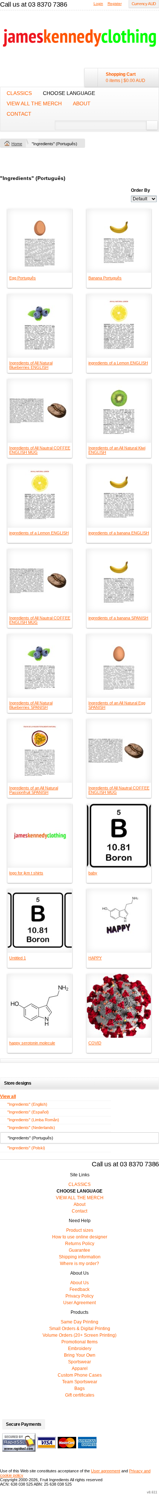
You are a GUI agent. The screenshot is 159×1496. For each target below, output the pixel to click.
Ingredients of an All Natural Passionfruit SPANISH (33, 790)
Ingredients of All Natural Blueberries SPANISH (31, 705)
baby (92, 873)
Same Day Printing (79, 1322)
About (82, 103)
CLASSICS (19, 93)
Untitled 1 (17, 958)
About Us (79, 1282)
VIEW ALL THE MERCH (34, 103)
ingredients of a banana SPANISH (118, 618)
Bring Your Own (79, 1355)
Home (16, 144)
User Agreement (79, 1302)
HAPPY (95, 958)
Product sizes (79, 1230)
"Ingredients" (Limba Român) (33, 1120)
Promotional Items (79, 1341)
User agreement (105, 1471)
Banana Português (105, 278)
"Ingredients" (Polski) (26, 1148)
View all (8, 1096)
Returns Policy (79, 1243)
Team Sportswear (79, 1381)
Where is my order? (79, 1263)
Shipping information (80, 1256)
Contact (19, 114)
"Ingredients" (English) (27, 1104)
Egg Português (22, 278)
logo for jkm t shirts (26, 873)
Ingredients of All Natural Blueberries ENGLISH (31, 365)
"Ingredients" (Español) (28, 1112)
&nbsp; (39, 240)
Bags (79, 1388)
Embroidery (79, 1348)
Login (98, 3)
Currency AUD (144, 3)
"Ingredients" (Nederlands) (31, 1127)
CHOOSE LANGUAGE (69, 93)
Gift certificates (79, 1395)
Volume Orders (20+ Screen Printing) (79, 1335)
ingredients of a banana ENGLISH (118, 533)
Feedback (79, 1289)
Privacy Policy (79, 1296)
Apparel (80, 1368)
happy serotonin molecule (32, 1043)
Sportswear (79, 1361)
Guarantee (79, 1250)
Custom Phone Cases (80, 1375)
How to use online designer (79, 1237)
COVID (94, 1043)
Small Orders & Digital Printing (79, 1328)
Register (115, 3)
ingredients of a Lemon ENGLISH (118, 363)
